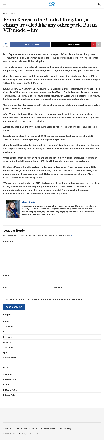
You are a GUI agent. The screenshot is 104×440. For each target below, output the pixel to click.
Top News (14, 14)
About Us (7, 374)
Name (7, 275)
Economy (7, 337)
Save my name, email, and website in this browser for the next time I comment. (44, 299)
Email (7, 287)
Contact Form (9, 379)
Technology (9, 347)
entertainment (10, 357)
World (6, 332)
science (7, 342)
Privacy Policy (10, 395)
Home (5, 14)
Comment (9, 241)
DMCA (6, 385)
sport (5, 352)
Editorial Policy (10, 390)
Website (58, 287)
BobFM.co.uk (15, 434)
